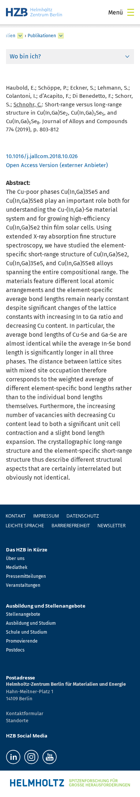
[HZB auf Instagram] (31, 757)
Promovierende (22, 641)
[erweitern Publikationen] (61, 36)
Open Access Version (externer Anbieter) (57, 165)
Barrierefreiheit (71, 525)
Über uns (15, 558)
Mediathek (16, 567)
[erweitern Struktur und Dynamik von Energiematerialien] (20, 36)
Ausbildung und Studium (31, 623)
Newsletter (111, 525)
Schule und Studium (26, 632)
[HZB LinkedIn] (13, 757)
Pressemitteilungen (26, 576)
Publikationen (42, 35)
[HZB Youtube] (49, 757)
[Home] (34, 12)
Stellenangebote (23, 614)
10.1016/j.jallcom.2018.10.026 (42, 156)
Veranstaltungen (23, 585)
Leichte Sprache (25, 525)
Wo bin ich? (25, 56)
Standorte (17, 720)
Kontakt (16, 516)
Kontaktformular (24, 713)
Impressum (46, 516)
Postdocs (15, 650)
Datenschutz (82, 516)
